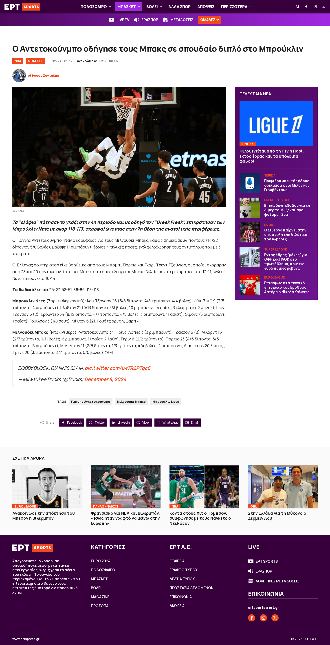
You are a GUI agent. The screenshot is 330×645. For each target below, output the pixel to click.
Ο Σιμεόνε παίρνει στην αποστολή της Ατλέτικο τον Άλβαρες (285, 235)
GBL (253, 506)
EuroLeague (274, 277)
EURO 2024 (100, 560)
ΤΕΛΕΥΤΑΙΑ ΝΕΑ (255, 93)
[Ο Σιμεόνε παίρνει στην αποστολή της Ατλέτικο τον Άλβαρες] (250, 232)
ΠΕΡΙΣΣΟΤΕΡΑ (234, 6)
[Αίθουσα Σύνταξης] (19, 75)
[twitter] (323, 6)
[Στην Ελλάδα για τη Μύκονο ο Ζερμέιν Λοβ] (283, 486)
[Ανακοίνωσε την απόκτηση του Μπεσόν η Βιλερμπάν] (47, 486)
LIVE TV (123, 19)
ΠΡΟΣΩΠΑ (99, 605)
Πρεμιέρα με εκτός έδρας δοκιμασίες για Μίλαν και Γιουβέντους (286, 185)
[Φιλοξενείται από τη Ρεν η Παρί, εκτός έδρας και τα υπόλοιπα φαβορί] (276, 123)
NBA (18, 61)
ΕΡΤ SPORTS (267, 561)
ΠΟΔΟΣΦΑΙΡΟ (94, 6)
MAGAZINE (100, 596)
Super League (275, 249)
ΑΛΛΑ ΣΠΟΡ (179, 6)
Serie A (269, 175)
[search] (298, 6)
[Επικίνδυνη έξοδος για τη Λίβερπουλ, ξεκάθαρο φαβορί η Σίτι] (250, 208)
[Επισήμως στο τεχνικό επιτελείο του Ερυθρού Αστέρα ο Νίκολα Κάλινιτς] (250, 285)
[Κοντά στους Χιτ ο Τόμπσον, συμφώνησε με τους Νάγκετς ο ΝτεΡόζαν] (204, 486)
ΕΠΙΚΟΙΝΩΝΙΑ (180, 596)
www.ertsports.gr (26, 639)
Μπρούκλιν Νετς (165, 401)
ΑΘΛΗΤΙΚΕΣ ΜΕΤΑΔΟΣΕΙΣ (277, 581)
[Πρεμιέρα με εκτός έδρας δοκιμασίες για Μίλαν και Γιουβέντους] (250, 183)
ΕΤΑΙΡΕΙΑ (177, 560)
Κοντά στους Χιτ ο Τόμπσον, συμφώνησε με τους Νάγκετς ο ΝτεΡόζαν (200, 518)
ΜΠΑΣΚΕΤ (126, 6)
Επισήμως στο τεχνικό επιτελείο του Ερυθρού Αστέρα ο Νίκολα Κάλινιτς (286, 287)
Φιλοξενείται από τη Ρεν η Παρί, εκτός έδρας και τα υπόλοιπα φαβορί (272, 156)
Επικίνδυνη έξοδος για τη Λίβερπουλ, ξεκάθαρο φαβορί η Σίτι (287, 210)
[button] (110, 6)
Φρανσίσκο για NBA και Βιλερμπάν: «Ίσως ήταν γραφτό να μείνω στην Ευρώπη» (125, 518)
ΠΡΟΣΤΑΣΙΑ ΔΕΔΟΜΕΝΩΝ (191, 587)
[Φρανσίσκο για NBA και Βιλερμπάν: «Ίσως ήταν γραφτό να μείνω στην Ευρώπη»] (126, 486)
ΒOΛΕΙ (152, 6)
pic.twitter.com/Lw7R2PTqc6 (117, 368)
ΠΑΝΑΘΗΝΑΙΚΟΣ (105, 506)
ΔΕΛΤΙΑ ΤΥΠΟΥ (182, 578)
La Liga (269, 224)
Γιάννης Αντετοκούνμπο (90, 401)
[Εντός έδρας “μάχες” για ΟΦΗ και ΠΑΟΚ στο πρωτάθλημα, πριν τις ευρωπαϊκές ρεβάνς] (250, 257)
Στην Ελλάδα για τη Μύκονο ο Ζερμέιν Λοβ (277, 515)
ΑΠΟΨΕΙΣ (205, 6)
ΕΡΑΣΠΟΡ (149, 19)
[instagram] (315, 6)
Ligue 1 (247, 144)
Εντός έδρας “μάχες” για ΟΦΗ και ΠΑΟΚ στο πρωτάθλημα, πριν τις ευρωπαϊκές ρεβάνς (285, 261)
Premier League (277, 200)
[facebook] (306, 6)
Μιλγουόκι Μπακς (131, 401)
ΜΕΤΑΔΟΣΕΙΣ (181, 19)
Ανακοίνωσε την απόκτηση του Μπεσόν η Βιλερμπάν (43, 515)
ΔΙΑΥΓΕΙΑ (177, 605)
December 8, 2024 (105, 379)
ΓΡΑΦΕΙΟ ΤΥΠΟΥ (183, 569)
